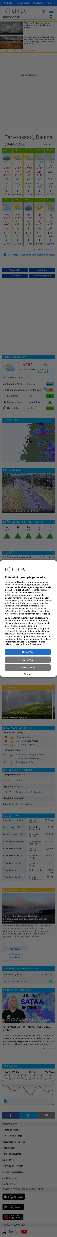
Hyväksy (27, 652)
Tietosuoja (28, 674)
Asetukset (28, 659)
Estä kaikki (28, 667)
